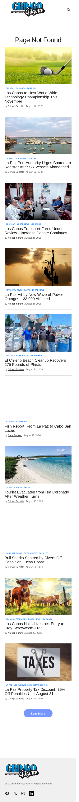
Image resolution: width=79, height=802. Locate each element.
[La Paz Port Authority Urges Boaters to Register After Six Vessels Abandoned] (38, 135)
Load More (38, 713)
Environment (37, 356)
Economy (11, 224)
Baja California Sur (16, 619)
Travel (27, 487)
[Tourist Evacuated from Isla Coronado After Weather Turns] (38, 464)
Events (9, 88)
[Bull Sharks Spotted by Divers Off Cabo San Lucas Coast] (38, 530)
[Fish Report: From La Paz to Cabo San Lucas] (38, 399)
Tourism (31, 88)
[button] (7, 9)
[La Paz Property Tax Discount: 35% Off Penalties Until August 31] (38, 662)
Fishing (23, 422)
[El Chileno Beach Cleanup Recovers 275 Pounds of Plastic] (38, 333)
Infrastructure (14, 290)
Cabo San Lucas (14, 553)
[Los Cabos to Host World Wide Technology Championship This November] (38, 65)
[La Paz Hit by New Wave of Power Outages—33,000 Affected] (38, 267)
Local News (20, 158)
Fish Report (12, 422)
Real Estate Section (37, 685)
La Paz (9, 158)
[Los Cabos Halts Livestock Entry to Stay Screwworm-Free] (38, 596)
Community (22, 356)
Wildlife (43, 553)
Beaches (10, 356)
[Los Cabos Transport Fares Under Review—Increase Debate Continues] (38, 201)
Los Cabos (20, 88)
